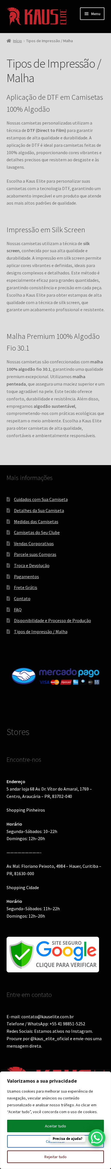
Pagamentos (26, 576)
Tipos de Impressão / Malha (40, 631)
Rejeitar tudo (55, 1156)
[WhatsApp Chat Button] (96, 1137)
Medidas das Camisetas (36, 521)
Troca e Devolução (32, 565)
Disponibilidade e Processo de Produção (52, 620)
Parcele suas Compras (35, 554)
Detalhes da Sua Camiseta (39, 510)
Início (17, 40)
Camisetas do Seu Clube (37, 532)
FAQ (18, 609)
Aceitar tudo (55, 1126)
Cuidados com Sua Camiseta (41, 499)
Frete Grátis (25, 587)
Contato (22, 598)
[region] (55, 1120)
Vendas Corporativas (34, 543)
